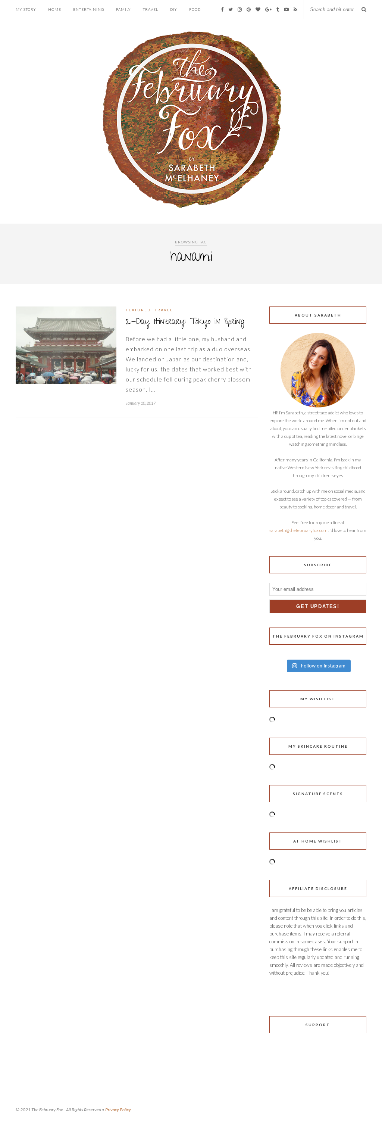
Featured (138, 310)
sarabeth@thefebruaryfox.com (298, 530)
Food (195, 9)
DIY (173, 9)
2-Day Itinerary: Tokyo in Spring (185, 322)
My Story (26, 9)
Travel (150, 9)
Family (123, 9)
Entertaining (88, 9)
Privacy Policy (118, 1109)
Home (54, 9)
